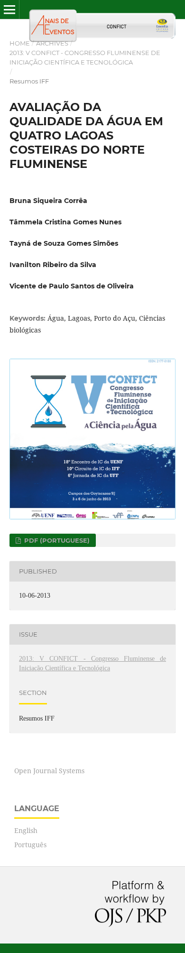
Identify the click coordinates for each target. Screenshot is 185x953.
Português (30, 844)
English (25, 830)
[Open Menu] (9, 9)
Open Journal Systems (49, 770)
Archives (52, 43)
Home (19, 43)
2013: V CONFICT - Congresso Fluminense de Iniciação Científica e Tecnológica (84, 57)
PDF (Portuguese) (56, 540)
